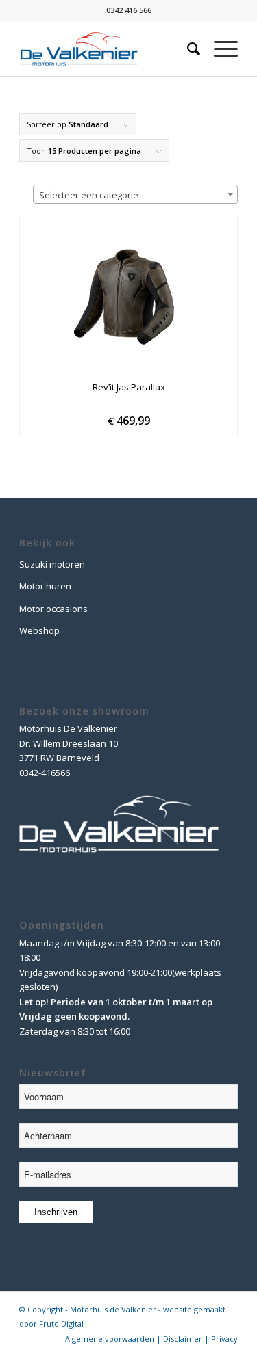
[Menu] (219, 48)
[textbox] (135, 194)
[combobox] (135, 194)
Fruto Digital (61, 1323)
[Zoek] (186, 48)
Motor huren (45, 586)
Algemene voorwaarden (109, 1338)
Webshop (39, 630)
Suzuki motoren (52, 564)
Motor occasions (53, 608)
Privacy (224, 1338)
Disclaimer (182, 1338)
